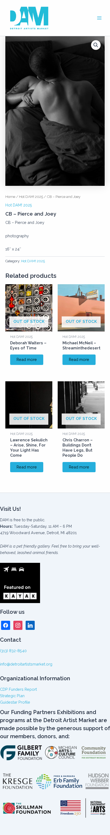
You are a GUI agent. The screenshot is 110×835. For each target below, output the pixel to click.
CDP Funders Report (18, 689)
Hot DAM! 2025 (31, 196)
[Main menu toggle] (99, 18)
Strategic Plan (12, 695)
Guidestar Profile (15, 702)
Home (10, 196)
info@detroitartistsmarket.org (26, 664)
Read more (27, 359)
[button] (96, 45)
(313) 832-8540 (13, 650)
